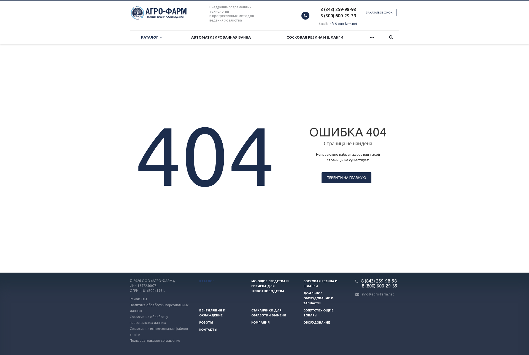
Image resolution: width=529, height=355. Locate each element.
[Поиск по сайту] (391, 37)
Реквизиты (138, 299)
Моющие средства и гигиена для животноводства (270, 286)
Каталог (150, 37)
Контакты (208, 329)
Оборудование (316, 322)
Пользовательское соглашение (155, 340)
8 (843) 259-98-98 (338, 9)
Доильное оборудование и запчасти (318, 298)
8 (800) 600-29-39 (338, 15)
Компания (260, 322)
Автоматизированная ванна (221, 37)
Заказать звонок (379, 12)
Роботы (206, 322)
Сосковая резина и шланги (315, 37)
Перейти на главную (346, 177)
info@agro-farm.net (343, 23)
